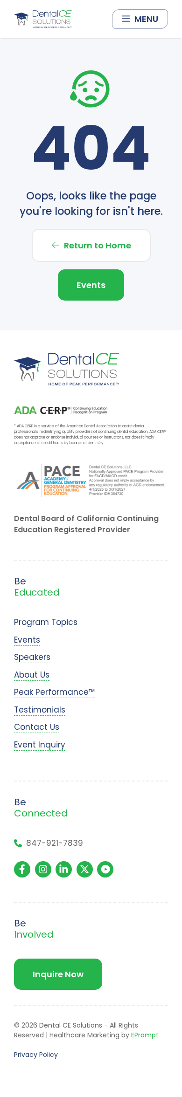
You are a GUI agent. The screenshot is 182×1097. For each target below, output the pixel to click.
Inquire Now (58, 974)
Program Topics (45, 622)
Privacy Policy (36, 1054)
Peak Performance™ (54, 692)
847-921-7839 (54, 843)
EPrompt (145, 1035)
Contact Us (36, 727)
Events (91, 285)
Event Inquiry (39, 744)
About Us (31, 674)
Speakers (32, 657)
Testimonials (39, 709)
